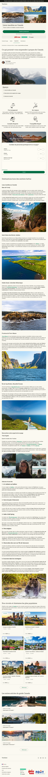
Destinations (4, 45)
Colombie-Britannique (12, 287)
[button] (4, 4)
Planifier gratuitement (24, 31)
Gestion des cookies (6, 774)
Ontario (23, 445)
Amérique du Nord (10, 45)
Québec (29, 445)
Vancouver (19, 441)
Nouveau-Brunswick (13, 533)
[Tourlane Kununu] (45, 758)
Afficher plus (24, 687)
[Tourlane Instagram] (40, 758)
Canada (16, 45)
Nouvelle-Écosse (16, 386)
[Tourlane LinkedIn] (43, 758)
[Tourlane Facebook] (38, 758)
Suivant (24, 172)
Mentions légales (5, 766)
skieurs (37, 243)
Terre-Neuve (5, 336)
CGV (3, 770)
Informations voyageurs (6, 772)
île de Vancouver (13, 517)
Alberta (40, 444)
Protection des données (6, 768)
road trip (37, 445)
